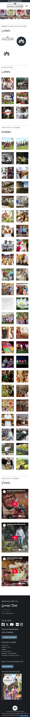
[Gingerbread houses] (22, 376)
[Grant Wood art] (22, 464)
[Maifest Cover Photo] (8, 83)
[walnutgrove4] (8, 202)
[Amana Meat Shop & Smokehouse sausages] (22, 173)
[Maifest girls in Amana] (8, 144)
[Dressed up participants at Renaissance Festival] (22, 289)
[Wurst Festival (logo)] (8, 98)
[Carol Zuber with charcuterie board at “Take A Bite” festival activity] (8, 464)
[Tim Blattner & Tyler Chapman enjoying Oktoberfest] (8, 245)
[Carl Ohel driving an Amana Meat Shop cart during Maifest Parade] (8, 158)
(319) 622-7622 (10, 613)
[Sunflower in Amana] (22, 158)
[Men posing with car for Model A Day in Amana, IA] (22, 434)
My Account (5, 713)
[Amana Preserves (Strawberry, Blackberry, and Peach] (22, 420)
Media (21, 713)
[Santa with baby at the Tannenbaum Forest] (22, 245)
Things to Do (5, 645)
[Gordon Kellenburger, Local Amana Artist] (8, 274)
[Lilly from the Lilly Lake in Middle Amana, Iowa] (22, 304)
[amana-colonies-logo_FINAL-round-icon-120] (21, 41)
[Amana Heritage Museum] (8, 216)
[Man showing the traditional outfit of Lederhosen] (8, 449)
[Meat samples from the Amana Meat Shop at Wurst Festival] (22, 231)
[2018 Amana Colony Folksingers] (8, 318)
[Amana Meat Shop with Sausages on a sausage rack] (8, 420)
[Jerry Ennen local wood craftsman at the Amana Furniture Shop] (22, 202)
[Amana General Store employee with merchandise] (22, 405)
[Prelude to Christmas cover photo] (8, 113)
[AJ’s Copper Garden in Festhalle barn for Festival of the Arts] (8, 289)
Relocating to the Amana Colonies (10, 655)
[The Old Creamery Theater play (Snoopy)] (22, 347)
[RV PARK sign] (22, 187)
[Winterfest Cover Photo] (22, 113)
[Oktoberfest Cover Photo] (22, 98)
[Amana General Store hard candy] (8, 405)
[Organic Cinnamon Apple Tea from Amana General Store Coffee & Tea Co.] (8, 333)
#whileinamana (7, 632)
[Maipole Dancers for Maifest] (22, 144)
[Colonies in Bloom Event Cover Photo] (22, 83)
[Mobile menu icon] (26, 6)
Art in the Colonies (6, 651)
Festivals (4, 649)
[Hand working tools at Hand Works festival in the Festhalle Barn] (8, 304)
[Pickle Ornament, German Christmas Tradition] (8, 376)
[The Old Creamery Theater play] (8, 362)
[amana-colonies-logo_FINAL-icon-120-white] (7, 54)
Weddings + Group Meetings (9, 653)
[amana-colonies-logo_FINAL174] (8, 38)
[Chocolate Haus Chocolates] (8, 173)
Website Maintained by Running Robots (18, 715)
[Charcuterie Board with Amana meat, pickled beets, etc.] (22, 216)
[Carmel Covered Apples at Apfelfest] (8, 260)
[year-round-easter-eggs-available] (8, 347)
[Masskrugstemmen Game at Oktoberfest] (8, 231)
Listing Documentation (14, 713)
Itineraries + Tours (6, 647)
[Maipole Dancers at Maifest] (22, 318)
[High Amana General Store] (22, 391)
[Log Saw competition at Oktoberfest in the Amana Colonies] (8, 434)
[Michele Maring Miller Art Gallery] (22, 333)
